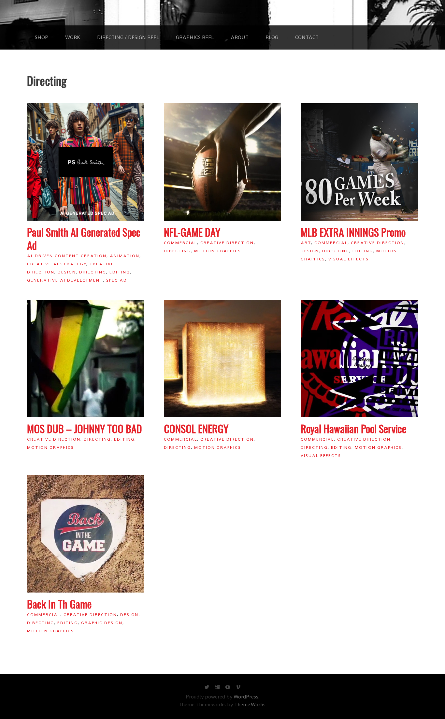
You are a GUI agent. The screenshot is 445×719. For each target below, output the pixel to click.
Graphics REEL (195, 37)
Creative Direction (227, 242)
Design (67, 272)
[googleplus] (217, 688)
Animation (124, 255)
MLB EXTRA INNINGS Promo (353, 232)
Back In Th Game (59, 603)
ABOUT (240, 37)
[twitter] (206, 688)
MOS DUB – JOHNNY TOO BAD (84, 428)
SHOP (41, 37)
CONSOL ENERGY (196, 428)
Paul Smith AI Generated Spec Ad (83, 238)
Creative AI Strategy (56, 264)
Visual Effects (348, 259)
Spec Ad (116, 280)
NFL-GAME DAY (192, 232)
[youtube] (227, 688)
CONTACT (307, 37)
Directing (92, 272)
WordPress (246, 696)
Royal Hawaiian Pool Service (353, 428)
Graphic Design (101, 622)
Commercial (180, 242)
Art (306, 242)
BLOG (272, 37)
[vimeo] (238, 688)
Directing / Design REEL (128, 37)
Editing (119, 272)
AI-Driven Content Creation (67, 255)
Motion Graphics (217, 251)
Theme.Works (250, 704)
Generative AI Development (65, 280)
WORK (72, 37)
